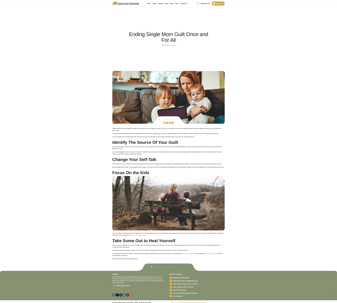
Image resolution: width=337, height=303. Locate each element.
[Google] (131, 294)
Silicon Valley (171, 45)
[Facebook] (164, 123)
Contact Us (184, 3)
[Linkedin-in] (124, 294)
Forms (176, 3)
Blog (171, 3)
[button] (120, 285)
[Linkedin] (170, 123)
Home (148, 3)
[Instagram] (167, 123)
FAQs (166, 3)
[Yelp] (127, 294)
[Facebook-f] (113, 294)
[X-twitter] (172, 123)
